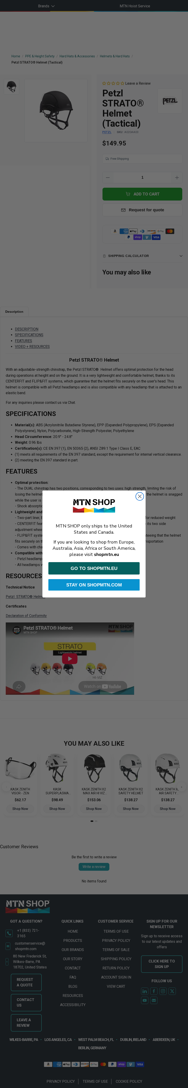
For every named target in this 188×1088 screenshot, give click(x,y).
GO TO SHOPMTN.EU (94, 568)
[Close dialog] (140, 496)
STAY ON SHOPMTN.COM (94, 584)
